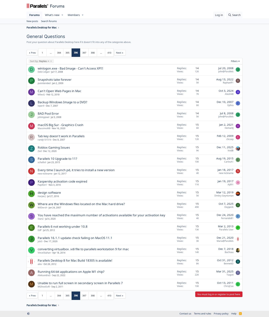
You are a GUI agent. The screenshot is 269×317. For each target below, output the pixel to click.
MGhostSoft (44, 286)
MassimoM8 (44, 128)
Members (74, 15)
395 (67, 52)
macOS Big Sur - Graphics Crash (60, 125)
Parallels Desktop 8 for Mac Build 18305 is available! (75, 260)
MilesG (41, 94)
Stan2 (41, 218)
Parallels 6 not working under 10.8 (62, 226)
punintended (44, 83)
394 (59, 52)
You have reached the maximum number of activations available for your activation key (101, 215)
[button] (62, 15)
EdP (40, 230)
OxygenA (228, 207)
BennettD (228, 263)
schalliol (42, 162)
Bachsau (229, 252)
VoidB (230, 150)
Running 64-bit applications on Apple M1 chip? (71, 271)
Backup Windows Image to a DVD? (62, 102)
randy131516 (44, 139)
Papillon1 (42, 184)
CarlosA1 (228, 161)
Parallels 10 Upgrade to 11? (57, 158)
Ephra (230, 105)
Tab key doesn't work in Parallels (61, 136)
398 (93, 52)
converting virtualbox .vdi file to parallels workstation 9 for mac (83, 249)
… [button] (51, 52)
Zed (40, 151)
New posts (32, 21)
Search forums (49, 21)
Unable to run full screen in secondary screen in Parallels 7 (80, 283)
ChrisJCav (228, 286)
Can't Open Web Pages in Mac (59, 91)
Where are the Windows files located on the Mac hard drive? (81, 204)
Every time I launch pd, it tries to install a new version (76, 170)
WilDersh (42, 207)
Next (118, 52)
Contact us (185, 313)
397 (84, 52)
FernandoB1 (227, 218)
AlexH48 (229, 94)
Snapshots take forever (55, 79)
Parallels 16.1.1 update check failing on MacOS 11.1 (75, 238)
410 (109, 52)
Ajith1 (230, 184)
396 (76, 52)
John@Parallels (225, 71)
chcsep (229, 139)
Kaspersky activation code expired (62, 181)
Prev (33, 52)
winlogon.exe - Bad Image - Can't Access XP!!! (70, 68)
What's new (52, 15)
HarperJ (42, 196)
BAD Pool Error (48, 113)
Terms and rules (202, 313)
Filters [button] (234, 61)
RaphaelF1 (228, 82)
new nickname (45, 173)
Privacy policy (221, 313)
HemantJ (229, 128)
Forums (34, 15)
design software (49, 192)
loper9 (41, 105)
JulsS (40, 241)
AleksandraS (44, 275)
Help (233, 313)
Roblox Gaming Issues (54, 147)
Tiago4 (230, 274)
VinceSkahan (44, 252)
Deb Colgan (44, 71)
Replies (38, 61)
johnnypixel (43, 117)
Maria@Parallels (225, 241)
